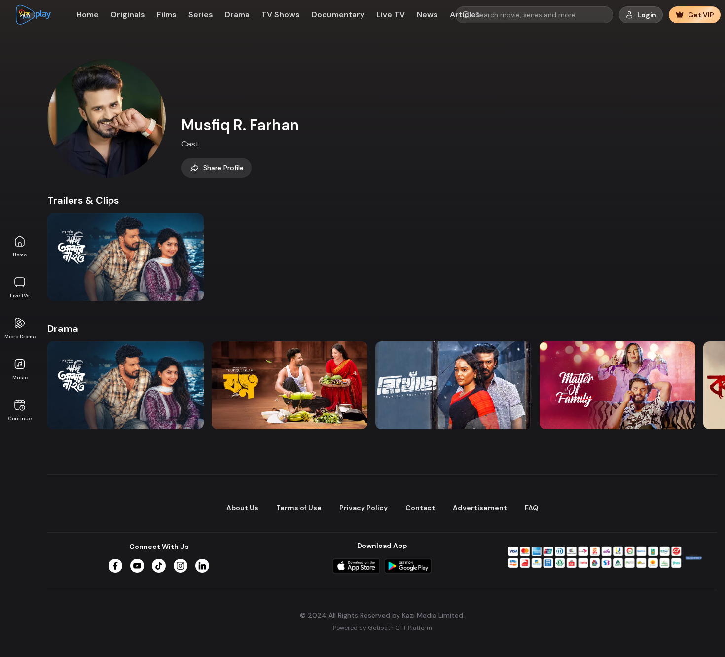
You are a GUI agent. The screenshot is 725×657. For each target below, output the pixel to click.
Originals (127, 14)
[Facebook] (115, 566)
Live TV (390, 14)
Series (200, 14)
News (427, 14)
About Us (242, 507)
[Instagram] (180, 566)
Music (20, 377)
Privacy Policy (363, 507)
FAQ (531, 507)
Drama (237, 14)
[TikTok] (159, 566)
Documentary (338, 14)
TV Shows (280, 14)
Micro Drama (20, 336)
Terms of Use (299, 507)
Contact (420, 507)
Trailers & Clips (83, 200)
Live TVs (20, 295)
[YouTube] (137, 566)
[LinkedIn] (202, 566)
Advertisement (480, 507)
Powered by (382, 627)
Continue (20, 418)
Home (20, 255)
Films (167, 14)
